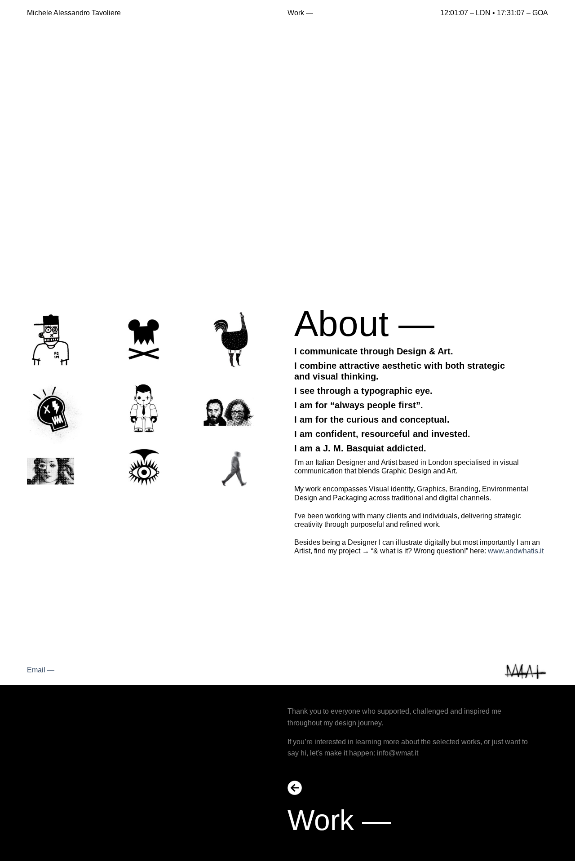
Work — (300, 13)
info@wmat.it (397, 753)
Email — (40, 670)
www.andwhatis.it (516, 551)
